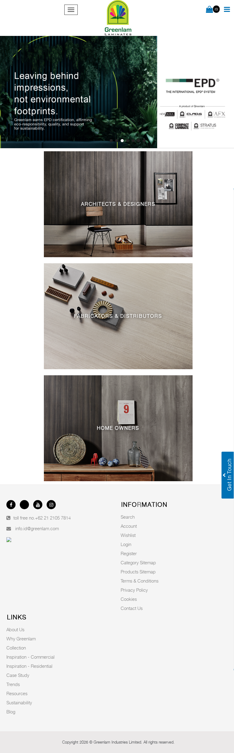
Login (126, 544)
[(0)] (209, 9)
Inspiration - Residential (29, 666)
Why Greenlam (21, 638)
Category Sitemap (138, 562)
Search (128, 517)
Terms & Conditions (139, 580)
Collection (16, 647)
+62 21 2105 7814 (53, 517)
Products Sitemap (138, 571)
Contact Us (132, 608)
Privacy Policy (134, 590)
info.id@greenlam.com (37, 528)
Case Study (17, 675)
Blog (10, 711)
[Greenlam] (118, 18)
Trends (13, 684)
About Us (15, 629)
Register (129, 553)
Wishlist (128, 535)
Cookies (129, 599)
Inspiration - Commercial (30, 657)
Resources (16, 693)
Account (129, 526)
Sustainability (19, 702)
